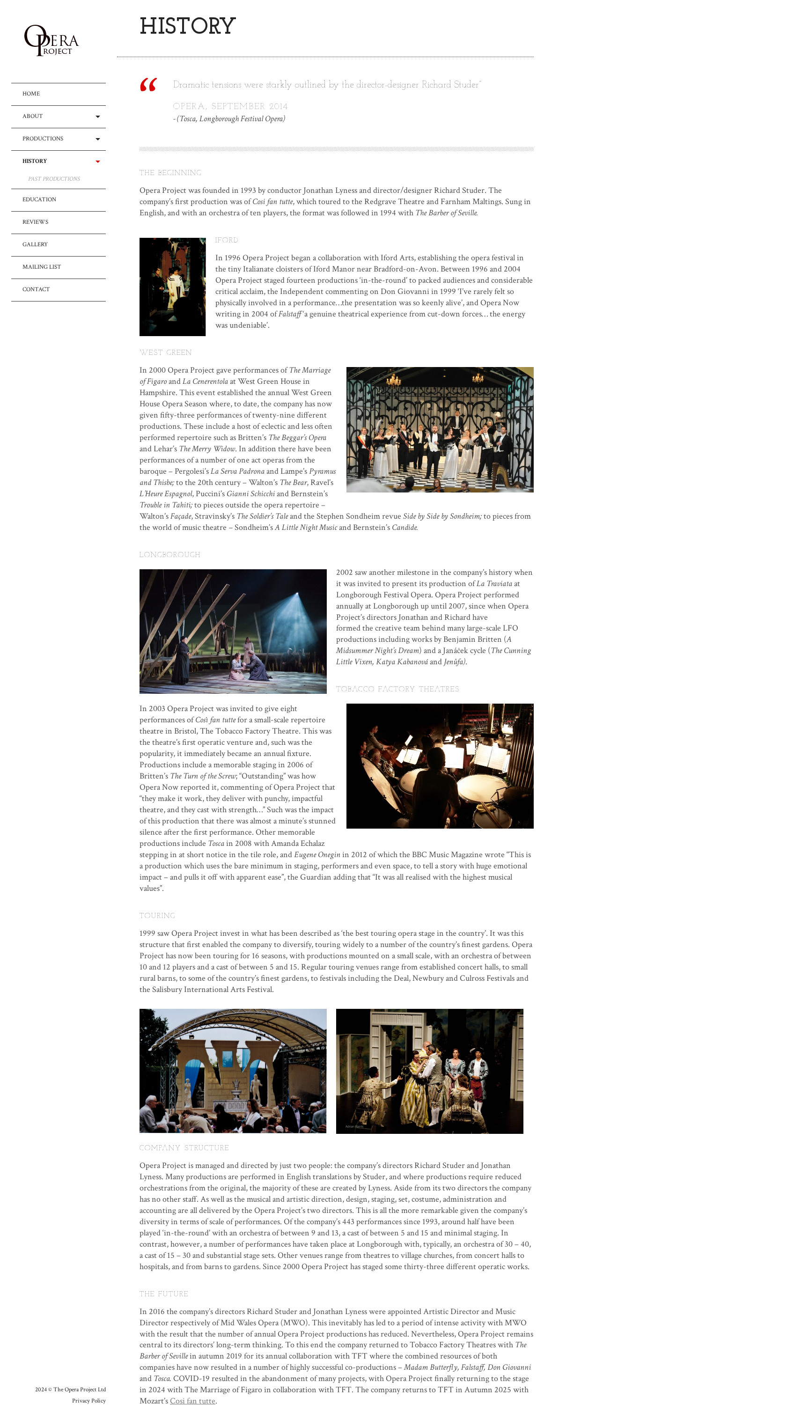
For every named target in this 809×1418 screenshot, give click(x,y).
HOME (31, 94)
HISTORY (34, 161)
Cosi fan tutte (192, 1401)
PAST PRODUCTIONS (54, 179)
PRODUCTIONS (42, 139)
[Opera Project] (64, 41)
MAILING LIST (41, 267)
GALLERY (35, 245)
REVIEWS (35, 222)
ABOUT (32, 116)
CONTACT (36, 290)
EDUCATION (39, 200)
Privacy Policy (89, 1401)
